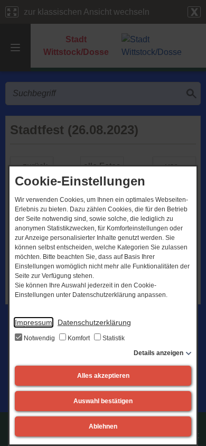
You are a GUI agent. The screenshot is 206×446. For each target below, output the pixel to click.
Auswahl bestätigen (103, 401)
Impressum (33, 322)
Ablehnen (103, 426)
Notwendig (39, 338)
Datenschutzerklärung (94, 322)
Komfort (78, 338)
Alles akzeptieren (103, 375)
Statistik (113, 338)
